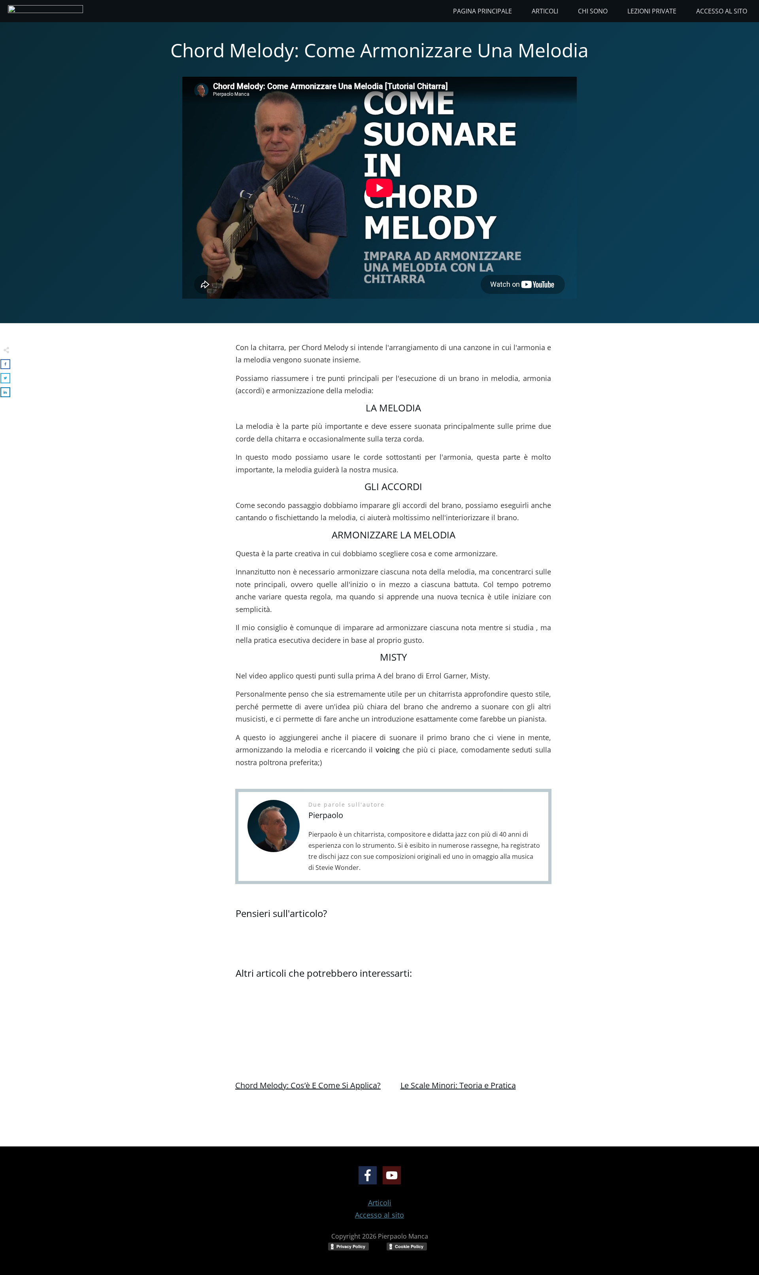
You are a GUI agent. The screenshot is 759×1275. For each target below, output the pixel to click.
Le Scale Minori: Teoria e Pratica (458, 1085)
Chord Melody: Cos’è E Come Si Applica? (308, 1085)
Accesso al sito (379, 1215)
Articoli (379, 1202)
